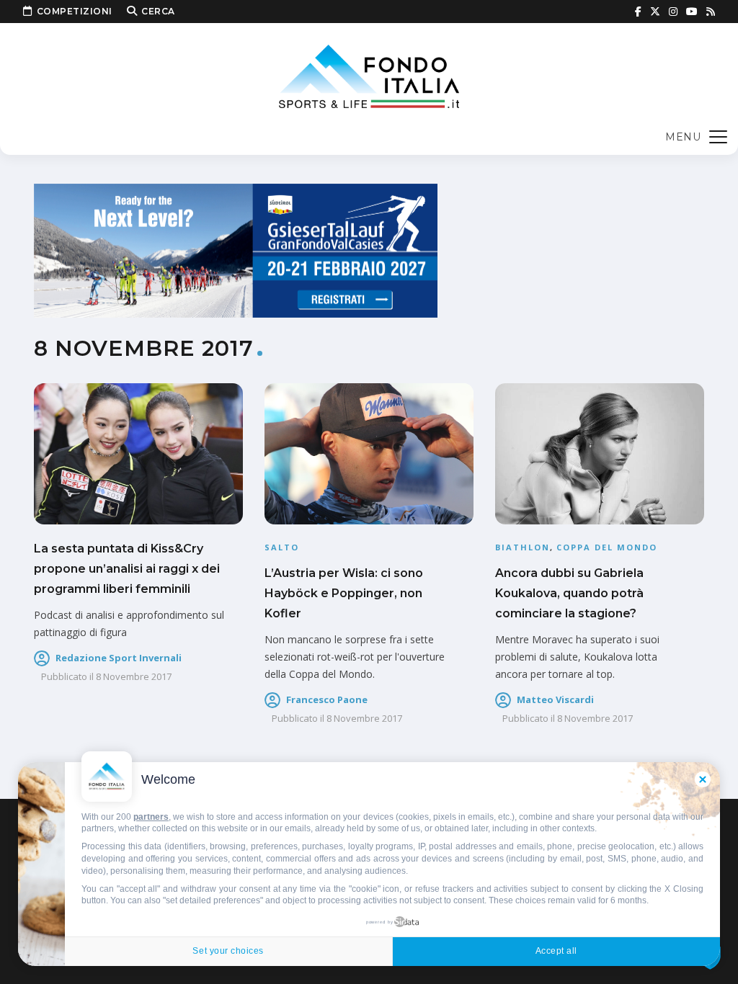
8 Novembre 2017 (134, 676)
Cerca (158, 11)
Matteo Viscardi (555, 699)
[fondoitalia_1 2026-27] (235, 249)
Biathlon (522, 547)
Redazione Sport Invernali (118, 657)
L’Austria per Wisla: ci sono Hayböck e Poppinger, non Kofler (343, 593)
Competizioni (74, 11)
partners (151, 817)
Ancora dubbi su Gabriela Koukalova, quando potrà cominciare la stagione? (569, 593)
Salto (281, 547)
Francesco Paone (327, 699)
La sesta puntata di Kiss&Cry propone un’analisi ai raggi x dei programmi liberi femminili (127, 569)
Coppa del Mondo (606, 547)
